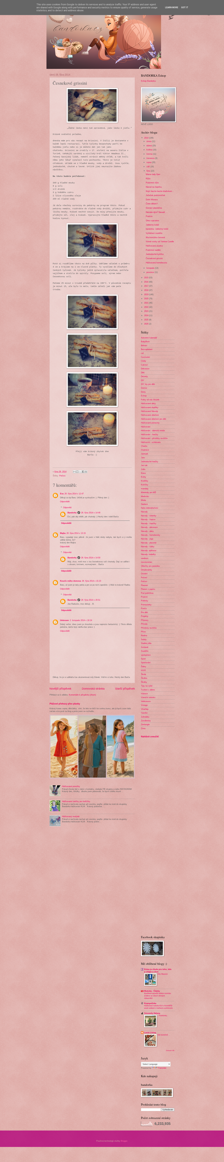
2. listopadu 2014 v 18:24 (81, 620)
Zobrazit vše (170, 1050)
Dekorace (145, 369)
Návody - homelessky (150, 535)
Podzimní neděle (153, 250)
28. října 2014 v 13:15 (76, 533)
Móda (143, 500)
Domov (144, 388)
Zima (143, 728)
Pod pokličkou (147, 593)
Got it (184, 7)
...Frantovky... (162, 1016)
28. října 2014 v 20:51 (90, 600)
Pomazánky (146, 605)
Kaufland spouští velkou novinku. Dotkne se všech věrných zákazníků (157, 995)
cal (142, 353)
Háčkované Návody (149, 411)
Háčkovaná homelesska (156, 263)
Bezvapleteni (146, 349)
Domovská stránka (93, 688)
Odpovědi (67, 507)
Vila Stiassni (162, 974)
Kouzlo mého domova (70, 581)
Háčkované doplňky (149, 407)
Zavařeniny (146, 721)
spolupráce (146, 655)
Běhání (144, 345)
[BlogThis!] (77, 471)
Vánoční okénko (148, 697)
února (149, 141)
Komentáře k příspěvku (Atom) (82, 695)
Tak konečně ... (163, 1035)
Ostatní (144, 573)
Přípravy (144, 620)
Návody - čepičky (148, 523)
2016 (146, 282)
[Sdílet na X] (80, 471)
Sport (143, 659)
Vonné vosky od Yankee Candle (160, 241)
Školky (144, 682)
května (149, 150)
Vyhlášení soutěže (154, 233)
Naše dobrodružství (149, 508)
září (148, 166)
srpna (149, 162)
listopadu (150, 268)
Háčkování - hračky (149, 434)
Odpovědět (65, 501)
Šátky (143, 666)
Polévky (144, 601)
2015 (146, 277)
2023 (146, 311)
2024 (146, 315)
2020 (146, 298)
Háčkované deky (148, 403)
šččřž (143, 670)
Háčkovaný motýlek (71, 816)
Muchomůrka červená (155, 237)
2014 (146, 138)
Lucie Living (150, 1032)
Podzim (149, 216)
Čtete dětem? (152, 204)
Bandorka (72, 513)
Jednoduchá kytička (155, 254)
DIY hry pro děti (148, 384)
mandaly (144, 488)
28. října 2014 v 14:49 (90, 513)
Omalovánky (146, 570)
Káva (143, 473)
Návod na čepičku (154, 187)
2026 (146, 324)
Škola (143, 674)
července (150, 158)
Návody (144, 512)
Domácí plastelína (154, 208)
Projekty (144, 616)
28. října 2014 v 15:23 (91, 581)
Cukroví (144, 365)
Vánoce (144, 693)
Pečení (144, 577)
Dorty (143, 392)
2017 (146, 286)
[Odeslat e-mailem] (74, 471)
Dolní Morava (152, 199)
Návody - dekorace (149, 527)
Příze (143, 632)
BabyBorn (145, 341)
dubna (149, 145)
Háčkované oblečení (150, 415)
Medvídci (145, 496)
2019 (146, 294)
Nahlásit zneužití (150, 736)
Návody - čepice (148, 519)
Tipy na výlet (146, 686)
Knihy (143, 477)
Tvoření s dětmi (148, 690)
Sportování (146, 662)
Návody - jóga (147, 539)
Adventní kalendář (149, 338)
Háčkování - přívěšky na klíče (154, 438)
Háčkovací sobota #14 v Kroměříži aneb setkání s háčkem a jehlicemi (158, 1007)
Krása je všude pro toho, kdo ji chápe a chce (157, 970)
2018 (146, 290)
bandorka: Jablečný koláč (157, 229)
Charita (144, 446)
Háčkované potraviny (150, 423)
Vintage (144, 705)
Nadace (144, 504)
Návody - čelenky (148, 516)
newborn (144, 558)
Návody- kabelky (148, 554)
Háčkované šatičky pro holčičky (76, 801)
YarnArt (144, 713)
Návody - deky (147, 531)
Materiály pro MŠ (148, 492)
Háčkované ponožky (71, 786)
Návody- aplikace (148, 550)
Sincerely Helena (152, 1013)
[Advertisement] (150, 788)
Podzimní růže (152, 183)
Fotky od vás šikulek (150, 400)
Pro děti (144, 612)
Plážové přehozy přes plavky (65, 703)
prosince (150, 272)
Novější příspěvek (60, 688)
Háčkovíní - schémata (150, 442)
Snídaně (144, 647)
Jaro (143, 457)
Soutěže (144, 651)
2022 (146, 307)
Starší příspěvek (125, 688)
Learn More (171, 7)
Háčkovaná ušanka (154, 246)
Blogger (124, 1141)
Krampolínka (150, 1003)
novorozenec (146, 562)
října (148, 171)
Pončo (144, 608)
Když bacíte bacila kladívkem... (160, 191)
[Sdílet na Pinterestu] (85, 471)
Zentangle (145, 724)
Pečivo (62, 476)
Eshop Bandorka (148, 81)
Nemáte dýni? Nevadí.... (156, 212)
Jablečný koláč (152, 225)
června (149, 154)
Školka (144, 678)
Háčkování (145, 427)
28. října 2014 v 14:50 (90, 558)
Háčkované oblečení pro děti (153, 419)
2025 (146, 320)
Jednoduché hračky (149, 461)
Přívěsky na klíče (148, 628)
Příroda (144, 624)
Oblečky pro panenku (150, 566)
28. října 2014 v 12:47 (74, 494)
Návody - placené (148, 543)
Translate (162, 1068)
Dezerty (144, 376)
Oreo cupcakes (152, 220)
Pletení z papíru (148, 589)
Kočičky (144, 485)
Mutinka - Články (152, 991)
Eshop (144, 396)
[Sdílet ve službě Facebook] (83, 471)
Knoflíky (144, 481)
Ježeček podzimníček (155, 195)
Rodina (144, 635)
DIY (142, 380)
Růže (148, 178)
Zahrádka (145, 717)
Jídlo (143, 469)
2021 (146, 303)
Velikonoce (146, 701)
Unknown (64, 620)
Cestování (145, 357)
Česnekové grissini (154, 258)
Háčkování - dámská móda (153, 430)
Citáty (143, 361)
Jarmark (144, 454)
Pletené (144, 585)
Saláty (144, 639)
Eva (62, 494)
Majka (63, 533)
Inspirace (145, 450)
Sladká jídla (146, 643)
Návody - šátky (147, 546)
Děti (142, 372)
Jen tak (144, 465)
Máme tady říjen (153, 174)
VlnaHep (144, 709)
